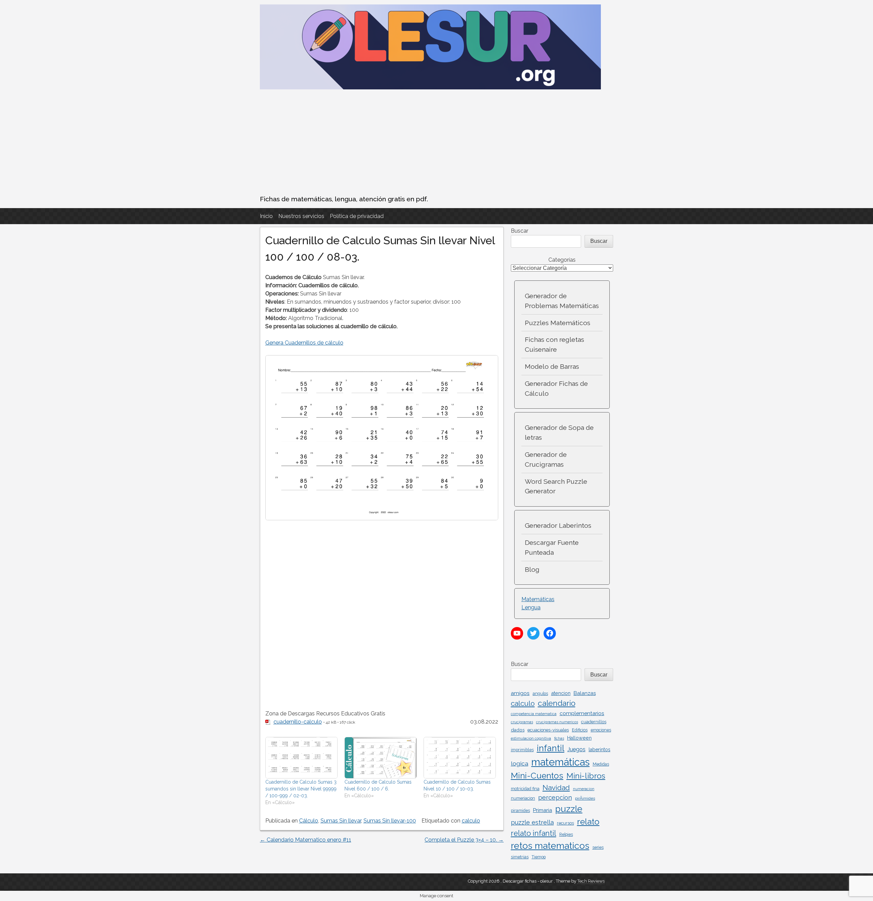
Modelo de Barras (552, 366)
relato (588, 822)
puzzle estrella (532, 822)
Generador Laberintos (558, 525)
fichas (559, 738)
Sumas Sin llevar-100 (390, 820)
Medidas (601, 764)
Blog (532, 569)
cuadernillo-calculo (297, 721)
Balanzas (585, 693)
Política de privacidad (357, 216)
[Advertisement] (436, 143)
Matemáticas (537, 599)
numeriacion (523, 798)
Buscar (519, 231)
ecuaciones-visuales (548, 729)
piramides (520, 810)
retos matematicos (550, 845)
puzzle (568, 809)
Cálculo (308, 820)
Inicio (266, 216)
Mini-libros (585, 775)
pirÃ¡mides (585, 798)
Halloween (579, 738)
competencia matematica (534, 714)
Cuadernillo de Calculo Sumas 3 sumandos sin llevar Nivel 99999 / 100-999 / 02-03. (301, 788)
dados (517, 729)
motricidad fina (525, 788)
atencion (561, 693)
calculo (471, 820)
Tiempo (539, 857)
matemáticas (560, 762)
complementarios (582, 713)
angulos (540, 693)
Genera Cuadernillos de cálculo (304, 342)
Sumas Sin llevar (341, 820)
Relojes (566, 834)
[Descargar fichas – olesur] (430, 87)
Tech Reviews (591, 881)
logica (519, 763)
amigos (520, 693)
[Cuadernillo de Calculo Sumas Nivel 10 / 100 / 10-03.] (460, 758)
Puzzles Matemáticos (557, 322)
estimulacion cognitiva (531, 738)
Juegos (576, 749)
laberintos (599, 749)
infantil (550, 748)
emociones (601, 730)
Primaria (542, 810)
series (598, 847)
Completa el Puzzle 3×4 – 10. (464, 840)
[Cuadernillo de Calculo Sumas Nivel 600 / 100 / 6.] (380, 758)
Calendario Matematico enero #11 (305, 840)
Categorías (562, 260)
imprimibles (522, 749)
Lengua (531, 607)
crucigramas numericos (557, 722)
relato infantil (533, 833)
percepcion (555, 797)
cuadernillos (593, 721)
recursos (565, 823)
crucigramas (522, 722)
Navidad (556, 787)
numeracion (583, 789)
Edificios (580, 729)
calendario (556, 703)
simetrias (520, 856)
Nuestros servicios (301, 216)
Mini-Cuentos (537, 776)
